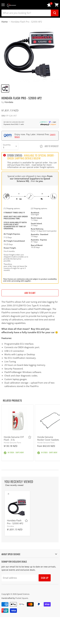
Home (4, 21)
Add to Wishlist (51, 146)
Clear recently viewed (14, 485)
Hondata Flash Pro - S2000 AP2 (15, 522)
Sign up (44, 577)
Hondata (9, 102)
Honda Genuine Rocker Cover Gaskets (48, 438)
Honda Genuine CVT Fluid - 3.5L (14, 438)
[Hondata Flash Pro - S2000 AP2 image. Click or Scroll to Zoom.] (30, 54)
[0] (49, 6)
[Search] (55, 13)
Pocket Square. (21, 598)
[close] (8, 493)
